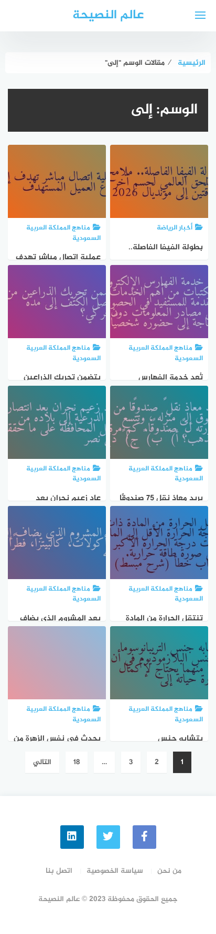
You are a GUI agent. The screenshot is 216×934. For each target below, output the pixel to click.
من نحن (169, 871)
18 (76, 762)
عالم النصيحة (108, 15)
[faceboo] (144, 837)
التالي (42, 762)
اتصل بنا (59, 871)
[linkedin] (72, 837)
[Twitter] (108, 837)
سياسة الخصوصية (115, 871)
